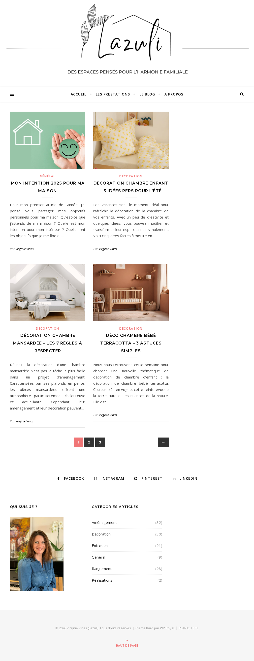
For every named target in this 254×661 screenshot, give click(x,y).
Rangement (102, 568)
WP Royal (167, 628)
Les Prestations (113, 94)
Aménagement (104, 522)
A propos (173, 94)
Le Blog (147, 94)
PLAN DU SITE (189, 628)
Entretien (100, 545)
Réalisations (102, 580)
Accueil (78, 94)
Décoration (131, 176)
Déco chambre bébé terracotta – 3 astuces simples (131, 343)
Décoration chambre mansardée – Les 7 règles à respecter (47, 343)
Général (48, 176)
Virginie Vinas (24, 249)
